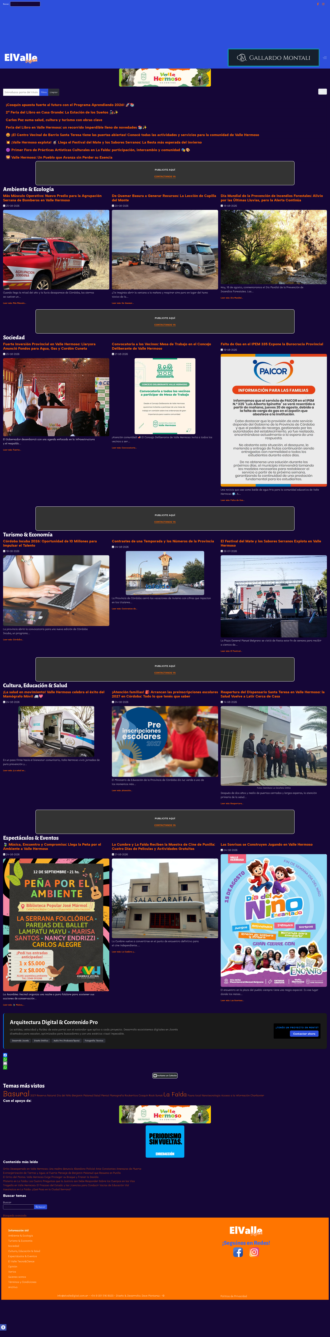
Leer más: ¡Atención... (123, 790)
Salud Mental (101, 1095)
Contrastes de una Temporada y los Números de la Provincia (163, 541)
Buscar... (6, 4)
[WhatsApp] (165, 1059)
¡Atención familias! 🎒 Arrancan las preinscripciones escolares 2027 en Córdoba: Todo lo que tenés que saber (165, 694)
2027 (33, 1095)
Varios (12, 1271)
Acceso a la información (235, 1095)
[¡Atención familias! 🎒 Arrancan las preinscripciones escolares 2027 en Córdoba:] (165, 741)
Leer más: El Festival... (232, 651)
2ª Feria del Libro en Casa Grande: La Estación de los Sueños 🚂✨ (62, 112)
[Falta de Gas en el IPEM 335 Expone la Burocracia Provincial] (274, 420)
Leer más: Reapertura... (233, 803)
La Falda (175, 1094)
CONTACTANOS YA (165, 176)
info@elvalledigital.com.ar (72, 1295)
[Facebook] (318, 4)
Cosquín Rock (147, 1095)
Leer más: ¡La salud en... (15, 770)
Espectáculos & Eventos (22, 1256)
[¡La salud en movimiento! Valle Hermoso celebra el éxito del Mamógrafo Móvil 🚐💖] (56, 731)
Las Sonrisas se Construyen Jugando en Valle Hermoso (267, 844)
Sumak (159, 1095)
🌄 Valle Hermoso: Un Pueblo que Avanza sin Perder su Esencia (59, 157)
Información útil (18, 1230)
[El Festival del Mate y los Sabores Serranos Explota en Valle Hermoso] (274, 596)
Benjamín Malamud (82, 1095)
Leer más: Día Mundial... (232, 298)
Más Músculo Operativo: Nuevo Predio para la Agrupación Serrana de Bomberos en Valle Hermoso (52, 198)
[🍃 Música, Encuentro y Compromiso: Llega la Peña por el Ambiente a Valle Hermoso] (56, 925)
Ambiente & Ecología (20, 1235)
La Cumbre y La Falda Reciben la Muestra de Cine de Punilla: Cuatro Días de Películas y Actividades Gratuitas (163, 846)
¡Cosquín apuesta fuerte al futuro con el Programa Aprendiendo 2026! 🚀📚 (70, 105)
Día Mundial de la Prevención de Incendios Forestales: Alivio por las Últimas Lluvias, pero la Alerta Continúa (272, 198)
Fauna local (194, 1095)
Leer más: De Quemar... (123, 303)
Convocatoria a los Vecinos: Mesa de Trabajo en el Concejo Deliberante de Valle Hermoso (161, 346)
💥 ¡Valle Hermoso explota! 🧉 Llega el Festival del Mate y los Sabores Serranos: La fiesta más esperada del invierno (104, 142)
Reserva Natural (46, 1095)
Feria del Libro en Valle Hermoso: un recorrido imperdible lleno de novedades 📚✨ (76, 127)
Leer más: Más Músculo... (15, 303)
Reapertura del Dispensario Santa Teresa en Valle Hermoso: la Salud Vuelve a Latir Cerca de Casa (273, 694)
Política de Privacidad (234, 1296)
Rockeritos (131, 1095)
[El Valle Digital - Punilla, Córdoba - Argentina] (21, 57)
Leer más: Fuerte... (12, 450)
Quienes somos (17, 1276)
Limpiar (54, 92)
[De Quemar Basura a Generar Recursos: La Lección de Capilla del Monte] (165, 249)
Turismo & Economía (20, 1240)
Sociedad (13, 1245)
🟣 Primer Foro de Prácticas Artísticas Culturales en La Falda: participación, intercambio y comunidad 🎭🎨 (98, 150)
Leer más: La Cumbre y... (124, 952)
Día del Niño (64, 1095)
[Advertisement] (165, 27)
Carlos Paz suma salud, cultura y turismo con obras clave (54, 120)
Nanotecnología (211, 1095)
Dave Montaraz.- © (153, 1295)
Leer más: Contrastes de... (125, 608)
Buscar (7, 1202)
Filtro (44, 92)
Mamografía (117, 1095)
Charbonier (257, 1095)
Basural (16, 1093)
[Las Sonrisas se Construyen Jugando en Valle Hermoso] (274, 920)
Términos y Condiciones (22, 1282)
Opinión (12, 1266)
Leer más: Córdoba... (13, 639)
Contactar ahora (304, 1033)
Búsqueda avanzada (14, 1215)
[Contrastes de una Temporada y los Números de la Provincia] (165, 573)
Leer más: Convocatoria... (125, 448)
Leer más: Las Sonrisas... (233, 1000)
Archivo (13, 1287)
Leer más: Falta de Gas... (233, 500)
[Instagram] (323, 4)
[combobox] (25, 4)
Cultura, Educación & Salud (24, 1251)
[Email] (165, 1063)
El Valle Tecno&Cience (21, 1261)
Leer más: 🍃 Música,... (14, 1005)
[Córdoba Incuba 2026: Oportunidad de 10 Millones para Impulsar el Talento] (56, 590)
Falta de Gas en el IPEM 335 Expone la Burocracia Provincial (272, 344)
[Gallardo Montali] (273, 58)
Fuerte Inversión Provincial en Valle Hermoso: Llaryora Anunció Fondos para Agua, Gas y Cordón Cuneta (49, 346)
